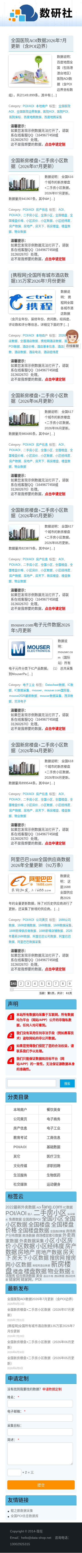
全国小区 (47, 215)
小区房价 (32, 220)
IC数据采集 (21, 690)
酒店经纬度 (51, 352)
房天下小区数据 (30, 1258)
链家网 (14, 1279)
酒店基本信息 (46, 346)
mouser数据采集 (51, 696)
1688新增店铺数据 (51, 930)
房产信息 (42, 209)
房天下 (39, 226)
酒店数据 (20, 352)
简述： (13, 1440)
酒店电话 (35, 352)
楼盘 (18, 1271)
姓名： (13, 1397)
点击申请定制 (55, 144)
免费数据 (15, 1219)
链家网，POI (31, 1279)
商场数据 (28, 1235)
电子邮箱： (16, 1411)
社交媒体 (20, 1184)
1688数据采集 (62, 925)
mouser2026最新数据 (23, 696)
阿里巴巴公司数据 (44, 936)
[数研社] (41, 21)
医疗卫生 (53, 1156)
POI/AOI (28, 106)
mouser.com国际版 (56, 690)
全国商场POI (32, 1219)
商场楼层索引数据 (49, 1235)
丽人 (30, 1214)
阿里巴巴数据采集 (29, 941)
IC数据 (68, 1207)
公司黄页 (42, 919)
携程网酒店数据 (51, 341)
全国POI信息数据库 (24, 1516)
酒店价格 (28, 346)
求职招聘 (53, 1166)
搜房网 (57, 1258)
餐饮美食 (53, 1110)
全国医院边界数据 (28, 111)
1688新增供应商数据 (22, 930)
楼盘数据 (35, 1271)
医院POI (62, 111)
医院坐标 (15, 117)
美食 (39, 1276)
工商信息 (53, 1137)
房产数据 (15, 226)
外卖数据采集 (31, 1241)
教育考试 (20, 1137)
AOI (61, 209)
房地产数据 (49, 1252)
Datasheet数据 (55, 685)
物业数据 (20, 231)
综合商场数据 (25, 1276)
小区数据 (47, 220)
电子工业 (29, 685)
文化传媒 (20, 1166)
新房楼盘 (53, 226)
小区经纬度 (62, 220)
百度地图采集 (53, 117)
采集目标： (15, 1425)
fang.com (52, 1207)
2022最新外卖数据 (20, 1207)
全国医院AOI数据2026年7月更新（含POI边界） (41, 1299)
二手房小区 (30, 215)
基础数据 (53, 1147)
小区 (50, 1241)
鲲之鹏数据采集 (22, 1510)
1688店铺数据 (26, 925)
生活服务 (20, 1175)
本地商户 (42, 106)
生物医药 (53, 1175)
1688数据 (44, 925)
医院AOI (48, 111)
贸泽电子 (20, 701)
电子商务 (53, 1119)
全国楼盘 (61, 215)
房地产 (28, 226)
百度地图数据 (32, 117)
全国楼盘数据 (33, 1230)
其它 (16, 1156)
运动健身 (53, 1184)
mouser (37, 690)
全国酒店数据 (29, 341)
